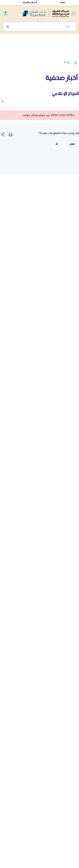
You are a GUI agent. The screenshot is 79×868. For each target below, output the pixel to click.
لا (57, 144)
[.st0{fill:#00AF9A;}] (5, 13)
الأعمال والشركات (29, 2)
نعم (72, 144)
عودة (67, 62)
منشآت (62, 2)
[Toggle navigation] (74, 13)
